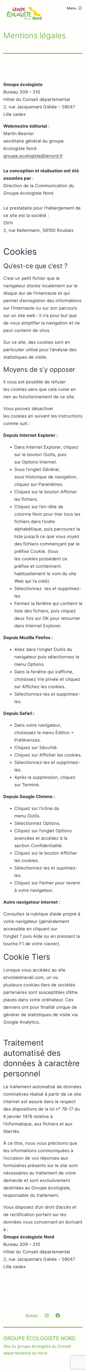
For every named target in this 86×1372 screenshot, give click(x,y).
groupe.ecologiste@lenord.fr (33, 156)
